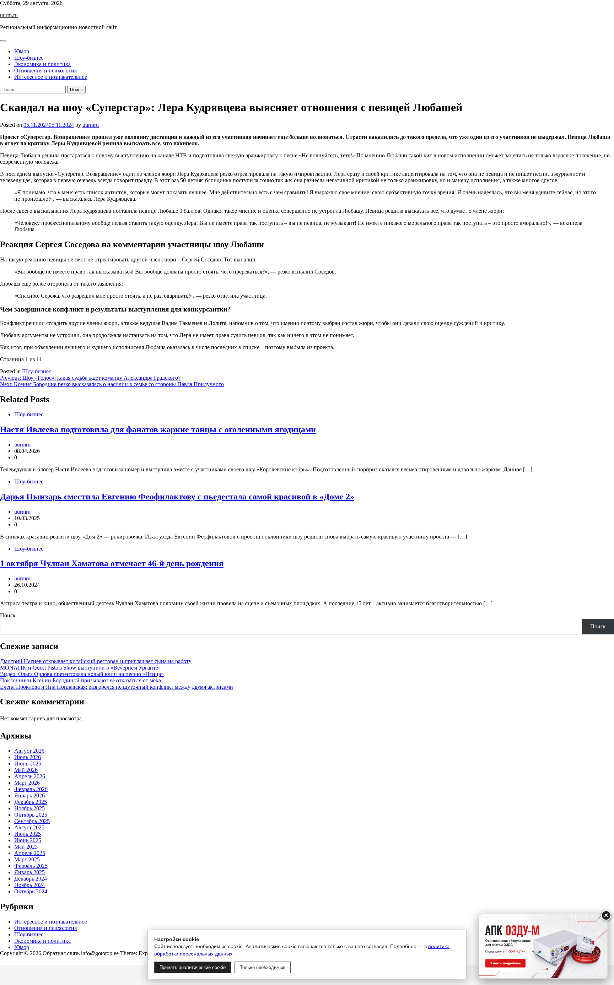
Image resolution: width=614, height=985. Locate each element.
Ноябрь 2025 (29, 808)
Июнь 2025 (27, 840)
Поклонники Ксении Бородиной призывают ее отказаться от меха (80, 680)
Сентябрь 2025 (32, 821)
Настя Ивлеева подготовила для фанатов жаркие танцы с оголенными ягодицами (158, 429)
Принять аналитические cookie (193, 967)
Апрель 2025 (29, 853)
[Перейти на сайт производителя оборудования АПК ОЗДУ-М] (543, 946)
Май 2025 (26, 847)
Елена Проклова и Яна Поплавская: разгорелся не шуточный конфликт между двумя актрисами (116, 687)
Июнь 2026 (27, 764)
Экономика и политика (42, 64)
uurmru (90, 125)
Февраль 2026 (31, 789)
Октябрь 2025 (30, 815)
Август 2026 (29, 751)
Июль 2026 (27, 757)
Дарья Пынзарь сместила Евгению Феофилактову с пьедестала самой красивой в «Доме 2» (177, 496)
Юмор (21, 51)
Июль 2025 (27, 834)
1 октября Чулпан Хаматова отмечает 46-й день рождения (111, 563)
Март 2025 (27, 859)
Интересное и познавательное (50, 77)
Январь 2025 (29, 872)
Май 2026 (26, 770)
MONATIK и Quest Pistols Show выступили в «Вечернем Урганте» (80, 668)
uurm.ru (9, 15)
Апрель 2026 (29, 776)
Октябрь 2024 (30, 891)
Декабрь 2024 (30, 879)
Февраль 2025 (31, 866)
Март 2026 (27, 783)
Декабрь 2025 (30, 802)
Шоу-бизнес (28, 58)
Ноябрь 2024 (29, 885)
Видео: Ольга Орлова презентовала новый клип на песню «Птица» (82, 674)
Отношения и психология (45, 70)
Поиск (8, 615)
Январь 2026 (29, 795)
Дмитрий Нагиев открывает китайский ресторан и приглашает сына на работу (96, 661)
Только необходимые (262, 967)
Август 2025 (29, 827)
